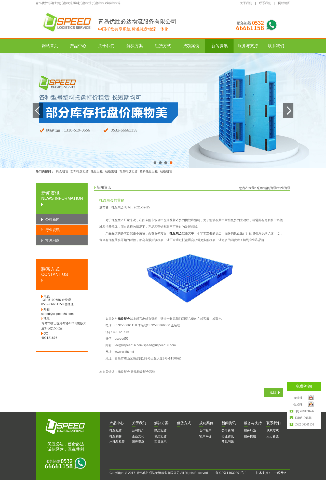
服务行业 (250, 430)
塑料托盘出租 (149, 171)
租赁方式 (163, 46)
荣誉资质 (138, 441)
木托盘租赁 (117, 441)
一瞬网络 (279, 473)
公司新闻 (228, 430)
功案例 (206, 423)
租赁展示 (160, 441)
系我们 (273, 423)
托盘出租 (97, 171)
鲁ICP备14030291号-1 (231, 473)
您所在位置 (246, 188)
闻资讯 (229, 423)
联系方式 (272, 430)
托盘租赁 (62, 171)
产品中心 (78, 46)
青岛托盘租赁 (128, 171)
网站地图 (284, 3)
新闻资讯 (219, 46)
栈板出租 (111, 171)
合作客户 (205, 430)
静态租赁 (160, 430)
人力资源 (272, 436)
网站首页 (50, 46)
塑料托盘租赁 (79, 171)
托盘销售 (116, 436)
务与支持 (253, 423)
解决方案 (135, 46)
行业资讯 (284, 188)
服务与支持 (248, 46)
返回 (273, 392)
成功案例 (191, 46)
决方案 (161, 423)
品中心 (117, 423)
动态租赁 (160, 436)
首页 (259, 188)
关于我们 (246, 3)
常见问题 (228, 441)
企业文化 (138, 436)
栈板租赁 (166, 171)
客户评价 (205, 436)
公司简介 (138, 430)
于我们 (139, 423)
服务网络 (250, 436)
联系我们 (265, 3)
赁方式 (184, 423)
